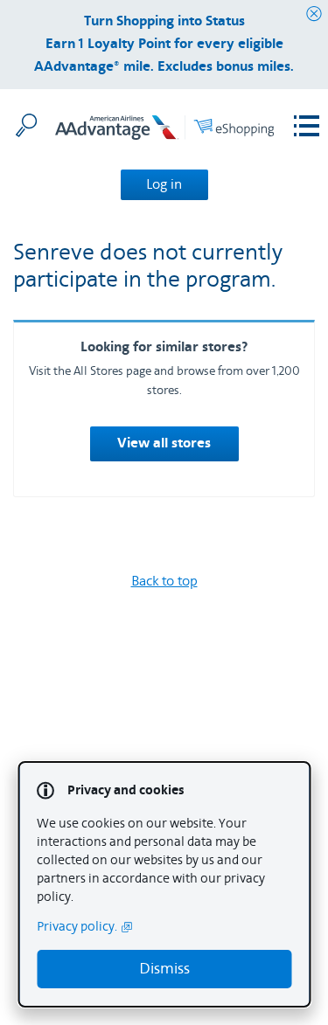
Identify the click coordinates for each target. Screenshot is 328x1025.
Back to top (164, 581)
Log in (164, 184)
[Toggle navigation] (306, 126)
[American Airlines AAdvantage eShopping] (164, 130)
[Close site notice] (314, 14)
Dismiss (164, 968)
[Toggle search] (26, 125)
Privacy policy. (77, 926)
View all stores (164, 444)
